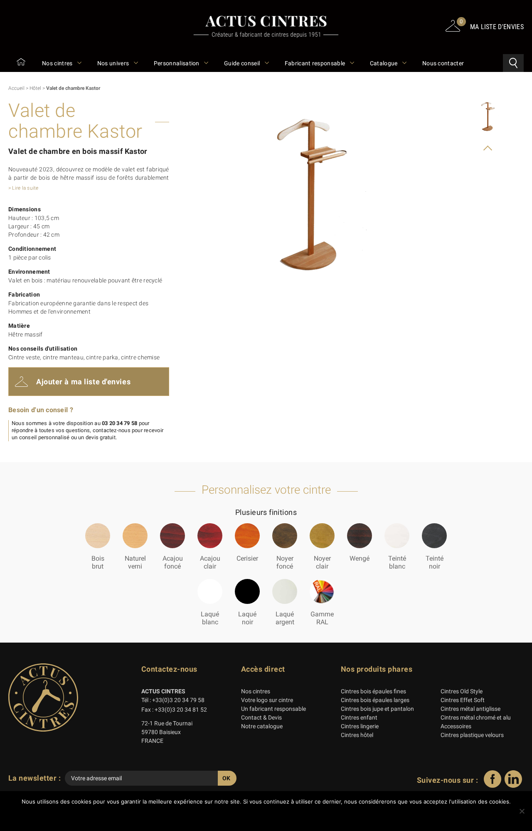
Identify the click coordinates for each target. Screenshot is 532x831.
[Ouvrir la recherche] (513, 63)
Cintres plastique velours (472, 735)
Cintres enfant (359, 717)
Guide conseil (242, 63)
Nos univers (114, 63)
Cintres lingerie (360, 726)
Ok (268, 816)
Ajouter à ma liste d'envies (83, 381)
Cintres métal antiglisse (470, 708)
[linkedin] (513, 785)
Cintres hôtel (357, 735)
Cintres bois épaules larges (375, 700)
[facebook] (492, 785)
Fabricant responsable (316, 63)
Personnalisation (177, 63)
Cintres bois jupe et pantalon (377, 708)
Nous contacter (443, 63)
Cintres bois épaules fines (373, 691)
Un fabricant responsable (273, 708)
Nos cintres (58, 63)
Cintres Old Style (462, 691)
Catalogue (384, 63)
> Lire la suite (23, 187)
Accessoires (456, 726)
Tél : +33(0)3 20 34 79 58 (172, 700)
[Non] (521, 811)
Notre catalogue (262, 726)
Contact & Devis (261, 717)
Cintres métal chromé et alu (476, 717)
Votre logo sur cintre (267, 700)
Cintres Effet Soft (463, 700)
